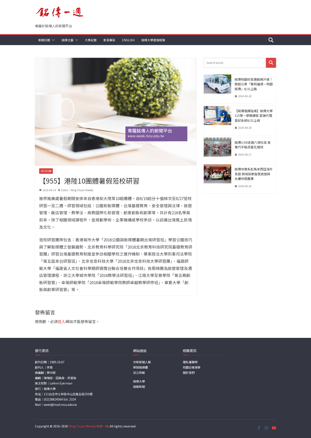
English (128, 40)
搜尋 (271, 63)
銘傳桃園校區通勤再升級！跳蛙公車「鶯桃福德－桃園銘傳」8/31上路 (254, 84)
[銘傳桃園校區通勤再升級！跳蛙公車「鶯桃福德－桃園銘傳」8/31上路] (217, 89)
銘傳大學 (139, 381)
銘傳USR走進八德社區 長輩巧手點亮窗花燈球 (253, 144)
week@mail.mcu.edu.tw (60, 404)
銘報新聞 (139, 386)
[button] (52, 40)
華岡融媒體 (140, 367)
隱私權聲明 (190, 362)
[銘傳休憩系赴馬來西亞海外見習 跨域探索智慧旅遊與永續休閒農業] (217, 178)
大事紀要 (91, 40)
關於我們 (189, 372)
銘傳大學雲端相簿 (153, 40)
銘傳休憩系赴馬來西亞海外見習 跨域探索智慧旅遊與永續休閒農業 (254, 174)
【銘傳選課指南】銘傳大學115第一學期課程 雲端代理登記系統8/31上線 (254, 116)
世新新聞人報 (142, 362)
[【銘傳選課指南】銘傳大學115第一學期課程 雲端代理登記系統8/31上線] (217, 120)
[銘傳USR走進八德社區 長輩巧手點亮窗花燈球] (217, 150)
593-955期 (46, 171)
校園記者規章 (192, 367)
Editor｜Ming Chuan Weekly (77, 190)
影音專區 (109, 40)
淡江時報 (139, 372)
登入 (61, 321)
